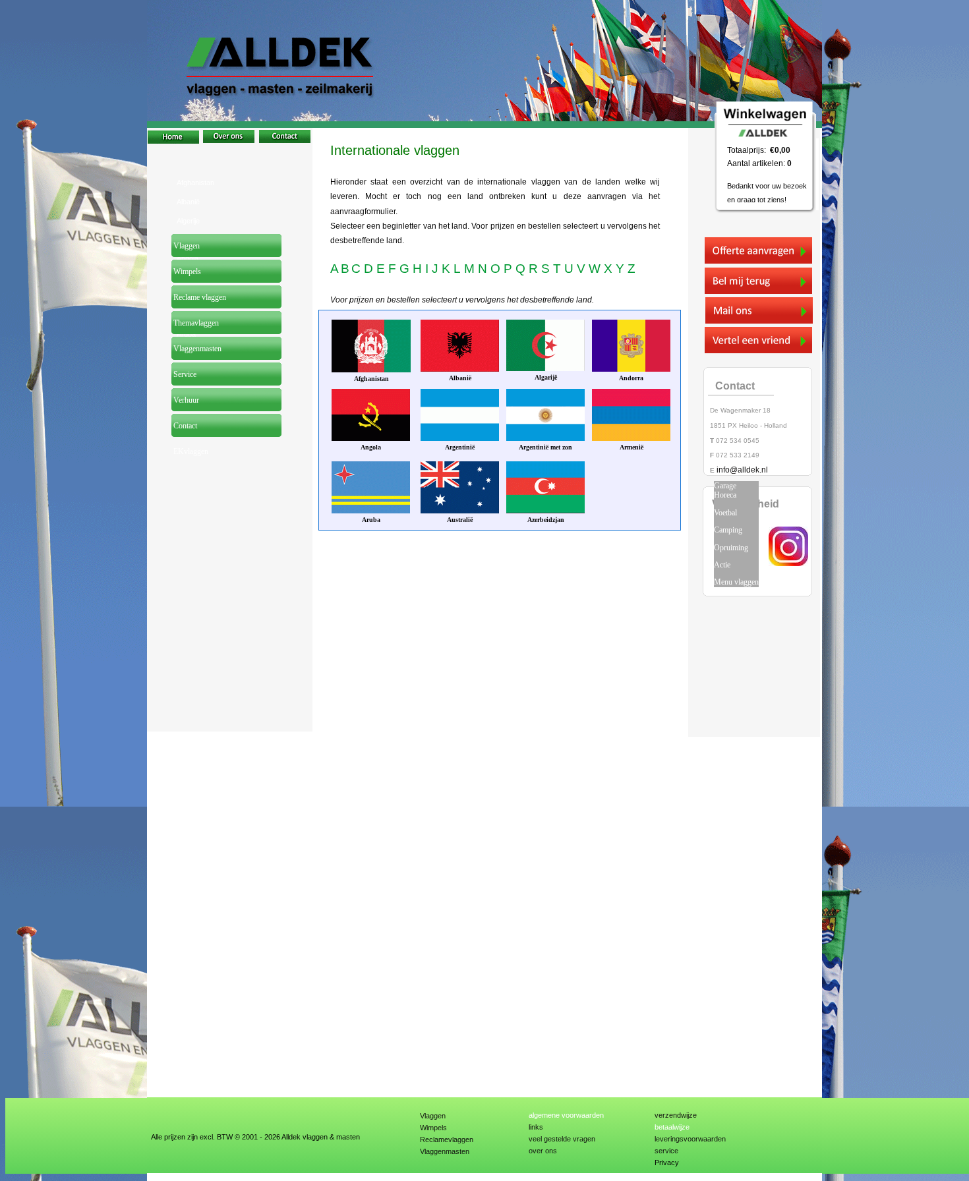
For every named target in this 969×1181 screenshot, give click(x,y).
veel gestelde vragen (562, 1139)
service (666, 1151)
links (536, 1127)
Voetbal (725, 512)
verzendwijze (676, 1115)
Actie (722, 564)
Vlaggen (433, 1116)
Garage (725, 485)
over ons (543, 1151)
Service (183, 374)
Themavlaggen (195, 323)
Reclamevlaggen (446, 1139)
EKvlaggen (189, 451)
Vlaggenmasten (444, 1151)
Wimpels (433, 1128)
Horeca (725, 495)
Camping (728, 529)
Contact (184, 425)
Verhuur (185, 400)
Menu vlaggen (736, 582)
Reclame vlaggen (198, 297)
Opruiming (731, 547)
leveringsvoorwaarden (690, 1139)
